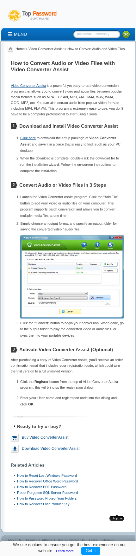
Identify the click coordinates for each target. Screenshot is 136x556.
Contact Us (76, 540)
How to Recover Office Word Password (47, 481)
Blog (60, 540)
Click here (28, 138)
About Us (15, 540)
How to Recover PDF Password (41, 487)
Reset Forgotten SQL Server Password (47, 493)
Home (20, 49)
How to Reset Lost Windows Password (47, 475)
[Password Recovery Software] (35, 22)
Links (93, 540)
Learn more (65, 551)
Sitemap (107, 540)
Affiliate (47, 540)
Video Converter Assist (46, 49)
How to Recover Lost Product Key (43, 504)
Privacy (32, 540)
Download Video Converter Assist (50, 448)
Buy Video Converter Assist (45, 437)
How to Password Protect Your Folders (47, 498)
